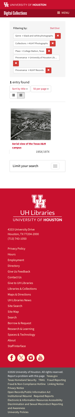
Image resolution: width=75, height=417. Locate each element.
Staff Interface (17, 346)
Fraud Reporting (56, 380)
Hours (12, 254)
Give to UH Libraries (20, 283)
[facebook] (11, 358)
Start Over (55, 28)
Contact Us (15, 277)
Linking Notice (56, 384)
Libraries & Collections (22, 289)
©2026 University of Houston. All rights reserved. (35, 372)
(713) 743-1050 (17, 239)
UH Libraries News (19, 300)
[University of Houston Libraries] (37, 207)
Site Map (13, 312)
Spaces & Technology (21, 335)
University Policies (18, 412)
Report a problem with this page (26, 376)
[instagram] (31, 358)
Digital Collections (15, 13)
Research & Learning (21, 329)
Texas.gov (52, 376)
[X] (21, 358)
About (12, 340)
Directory (14, 266)
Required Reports (44, 396)
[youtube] (40, 358)
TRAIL (41, 380)
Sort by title (19, 89)
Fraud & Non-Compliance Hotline (27, 384)
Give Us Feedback (19, 271)
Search (12, 317)
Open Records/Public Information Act (29, 392)
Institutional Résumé (20, 396)
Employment (16, 260)
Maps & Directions (19, 294)
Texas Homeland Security (22, 380)
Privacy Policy (16, 249)
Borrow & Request (19, 323)
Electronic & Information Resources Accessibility (35, 400)
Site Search (15, 306)
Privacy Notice (16, 388)
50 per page (40, 89)
